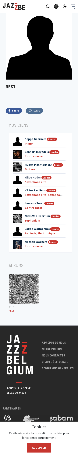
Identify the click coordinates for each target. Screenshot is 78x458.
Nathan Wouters (36, 242)
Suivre (37, 110)
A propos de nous (54, 342)
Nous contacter (53, 355)
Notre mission (52, 349)
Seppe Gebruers (35, 139)
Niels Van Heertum (37, 216)
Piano (29, 143)
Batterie (30, 233)
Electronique (46, 233)
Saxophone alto (36, 182)
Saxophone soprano (62, 195)
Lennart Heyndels (37, 152)
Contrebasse (34, 156)
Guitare (30, 169)
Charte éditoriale (55, 361)
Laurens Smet (34, 203)
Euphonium (32, 220)
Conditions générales (58, 368)
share (15, 110)
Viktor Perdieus (35, 190)
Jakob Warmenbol (37, 229)
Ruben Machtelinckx (38, 165)
